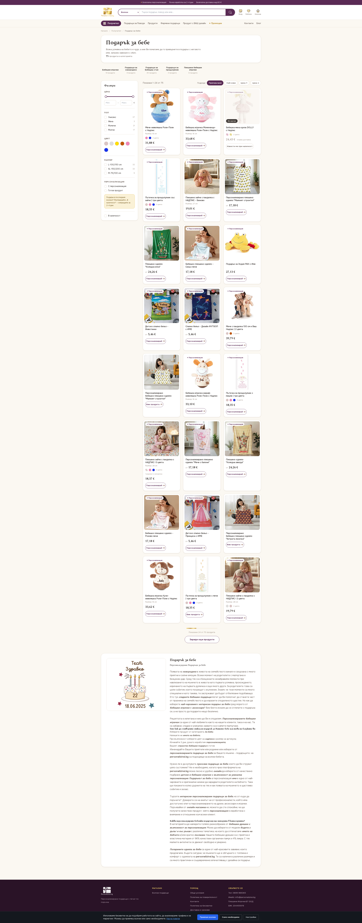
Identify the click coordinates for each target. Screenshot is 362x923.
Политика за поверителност (203, 897)
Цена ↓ (255, 83)
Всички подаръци (160, 893)
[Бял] (112, 144)
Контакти (248, 23)
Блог (259, 23)
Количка (258, 14)
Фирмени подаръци (170, 23)
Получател (116, 31)
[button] (146, 138)
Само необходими (230, 917)
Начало (104, 31)
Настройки (251, 917)
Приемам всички (208, 917)
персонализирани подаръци (208, 796)
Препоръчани (215, 83)
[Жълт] (117, 144)
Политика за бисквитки (201, 906)
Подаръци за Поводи (134, 23)
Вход (240, 14)
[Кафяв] (122, 144)
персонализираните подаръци (187, 753)
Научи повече (173, 918)
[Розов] (128, 144)
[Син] (106, 150)
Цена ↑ (244, 83)
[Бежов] (106, 144)
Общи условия (197, 893)
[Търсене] (230, 12)
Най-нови (231, 83)
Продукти (153, 23)
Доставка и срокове (200, 910)
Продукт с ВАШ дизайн (194, 23)
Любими (248, 14)
